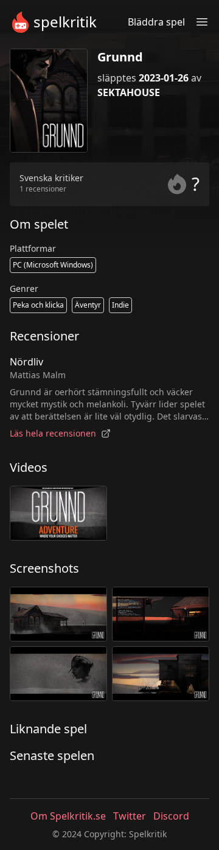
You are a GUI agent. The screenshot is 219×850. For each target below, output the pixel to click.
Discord (171, 816)
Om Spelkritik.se (68, 816)
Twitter (129, 816)
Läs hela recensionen (53, 433)
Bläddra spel (156, 22)
